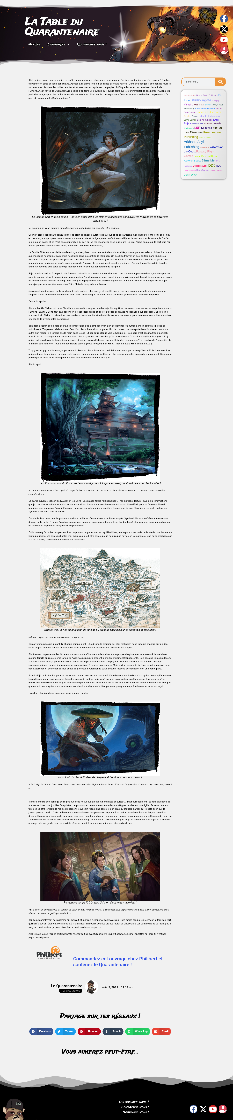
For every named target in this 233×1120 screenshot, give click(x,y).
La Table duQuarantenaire (62, 27)
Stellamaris (204, 147)
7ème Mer (209, 160)
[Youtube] (224, 40)
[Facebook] (193, 1109)
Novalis (217, 123)
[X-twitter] (224, 29)
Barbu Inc (208, 123)
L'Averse (209, 105)
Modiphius (189, 128)
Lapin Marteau (190, 171)
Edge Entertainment (209, 116)
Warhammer (190, 95)
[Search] (220, 82)
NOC (218, 166)
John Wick (190, 174)
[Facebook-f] (224, 18)
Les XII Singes (205, 119)
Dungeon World (200, 166)
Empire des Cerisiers (208, 112)
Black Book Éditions (206, 95)
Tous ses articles (70, 990)
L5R (197, 127)
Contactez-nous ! (135, 1107)
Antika (195, 116)
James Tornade (215, 171)
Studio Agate (201, 100)
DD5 (211, 165)
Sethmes (206, 127)
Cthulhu (187, 116)
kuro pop (215, 101)
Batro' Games (190, 120)
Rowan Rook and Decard (206, 156)
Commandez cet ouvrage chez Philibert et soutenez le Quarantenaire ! (118, 961)
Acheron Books (192, 160)
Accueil (34, 44)
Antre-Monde (199, 105)
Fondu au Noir (197, 123)
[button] (41, 1031)
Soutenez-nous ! (136, 1112)
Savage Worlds (205, 137)
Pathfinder (202, 170)
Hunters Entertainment (204, 108)
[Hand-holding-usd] (224, 50)
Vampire (188, 104)
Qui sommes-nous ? (92, 44)
